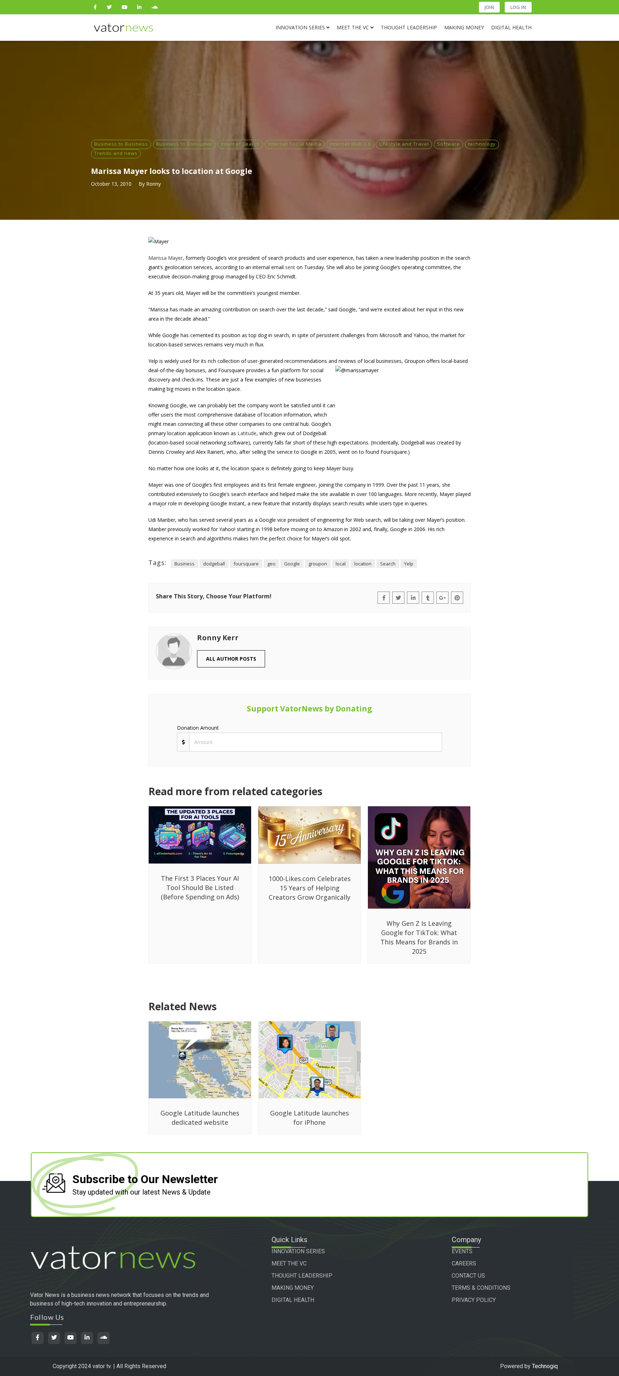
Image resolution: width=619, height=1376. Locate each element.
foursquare (246, 563)
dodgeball (214, 563)
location (362, 563)
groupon (317, 563)
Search (387, 563)
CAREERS (464, 1263)
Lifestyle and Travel (404, 144)
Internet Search (240, 144)
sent (290, 267)
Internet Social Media (294, 144)
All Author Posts (231, 658)
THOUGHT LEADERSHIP (302, 1275)
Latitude (246, 433)
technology (482, 144)
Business (184, 563)
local (341, 563)
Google (292, 563)
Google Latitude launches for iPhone (309, 1118)
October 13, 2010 (111, 183)
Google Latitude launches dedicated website (199, 1118)
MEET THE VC (289, 1263)
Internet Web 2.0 (350, 144)
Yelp (408, 563)
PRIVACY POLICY (474, 1300)
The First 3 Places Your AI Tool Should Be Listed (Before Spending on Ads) (200, 887)
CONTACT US (468, 1275)
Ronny (153, 183)
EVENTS (462, 1251)
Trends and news (116, 153)
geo (271, 563)
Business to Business (121, 144)
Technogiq (545, 1366)
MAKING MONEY (293, 1287)
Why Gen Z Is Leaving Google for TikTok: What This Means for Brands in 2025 (419, 937)
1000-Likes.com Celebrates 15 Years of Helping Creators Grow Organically (310, 887)
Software (448, 144)
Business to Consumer (184, 144)
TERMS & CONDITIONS (481, 1287)
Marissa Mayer (165, 257)
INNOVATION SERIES (298, 1251)
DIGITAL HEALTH (293, 1300)
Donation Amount (198, 727)
